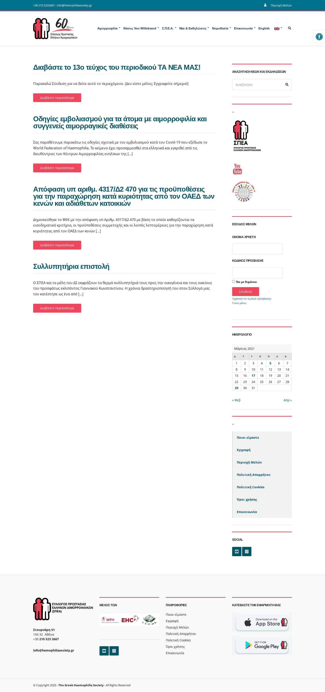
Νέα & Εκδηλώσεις (192, 28)
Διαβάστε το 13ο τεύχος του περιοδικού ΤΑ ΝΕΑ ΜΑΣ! (116, 67)
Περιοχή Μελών (281, 5)
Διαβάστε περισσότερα (57, 98)
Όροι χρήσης (247, 499)
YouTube (236, 551)
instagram (246, 551)
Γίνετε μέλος (239, 303)
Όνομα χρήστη (244, 237)
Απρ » (288, 400)
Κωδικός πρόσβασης (247, 260)
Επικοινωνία (247, 512)
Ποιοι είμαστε (248, 437)
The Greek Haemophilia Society (80, 685)
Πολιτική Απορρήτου (253, 475)
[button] (319, 36)
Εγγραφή (243, 450)
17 (253, 375)
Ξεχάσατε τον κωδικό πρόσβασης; (251, 298)
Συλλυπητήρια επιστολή (71, 266)
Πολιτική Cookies (250, 487)
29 (236, 388)
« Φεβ (236, 400)
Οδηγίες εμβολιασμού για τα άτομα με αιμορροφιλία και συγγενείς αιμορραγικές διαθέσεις (119, 122)
